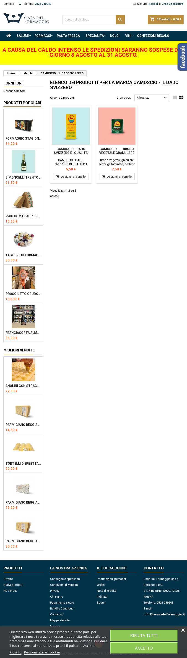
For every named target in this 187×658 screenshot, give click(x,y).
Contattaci (57, 614)
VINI (128, 36)
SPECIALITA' (95, 36)
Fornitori (12, 83)
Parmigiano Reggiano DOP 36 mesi (23, 541)
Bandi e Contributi (61, 608)
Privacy (54, 590)
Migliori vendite (19, 350)
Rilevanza (152, 98)
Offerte (8, 579)
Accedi (153, 3)
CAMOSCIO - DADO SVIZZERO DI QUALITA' (71, 151)
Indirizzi (102, 596)
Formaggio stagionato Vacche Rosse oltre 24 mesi (23, 138)
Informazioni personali (112, 579)
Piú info (15, 652)
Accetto (144, 648)
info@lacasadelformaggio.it (164, 614)
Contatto (8, 3)
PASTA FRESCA (68, 36)
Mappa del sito (60, 620)
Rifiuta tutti (144, 635)
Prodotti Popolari (22, 103)
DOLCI (114, 36)
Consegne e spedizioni (65, 579)
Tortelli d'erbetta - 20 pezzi (23, 463)
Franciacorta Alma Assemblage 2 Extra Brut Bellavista (23, 333)
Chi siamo (56, 596)
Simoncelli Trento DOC (23, 177)
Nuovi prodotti (12, 584)
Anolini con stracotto (23, 386)
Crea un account (172, 3)
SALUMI (23, 36)
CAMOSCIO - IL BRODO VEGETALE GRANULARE (116, 151)
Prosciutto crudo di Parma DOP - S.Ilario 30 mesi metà (23, 294)
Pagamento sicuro (62, 602)
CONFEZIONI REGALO (153, 36)
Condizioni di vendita (64, 584)
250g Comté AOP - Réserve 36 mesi (23, 216)
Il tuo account (112, 568)
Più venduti (10, 590)
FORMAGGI (42, 36)
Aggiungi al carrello (71, 176)
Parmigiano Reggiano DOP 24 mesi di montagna (23, 425)
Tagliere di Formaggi (23, 255)
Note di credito (107, 590)
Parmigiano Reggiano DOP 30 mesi (23, 502)
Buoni (100, 602)
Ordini (101, 584)
